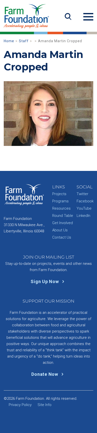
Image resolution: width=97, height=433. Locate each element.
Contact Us (61, 237)
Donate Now (45, 374)
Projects (59, 194)
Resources (61, 208)
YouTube (84, 208)
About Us (60, 230)
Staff (24, 41)
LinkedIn (83, 215)
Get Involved (62, 223)
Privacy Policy (20, 405)
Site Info (44, 405)
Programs (60, 201)
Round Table (62, 215)
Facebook (85, 201)
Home (9, 41)
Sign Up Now (45, 281)
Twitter (82, 194)
